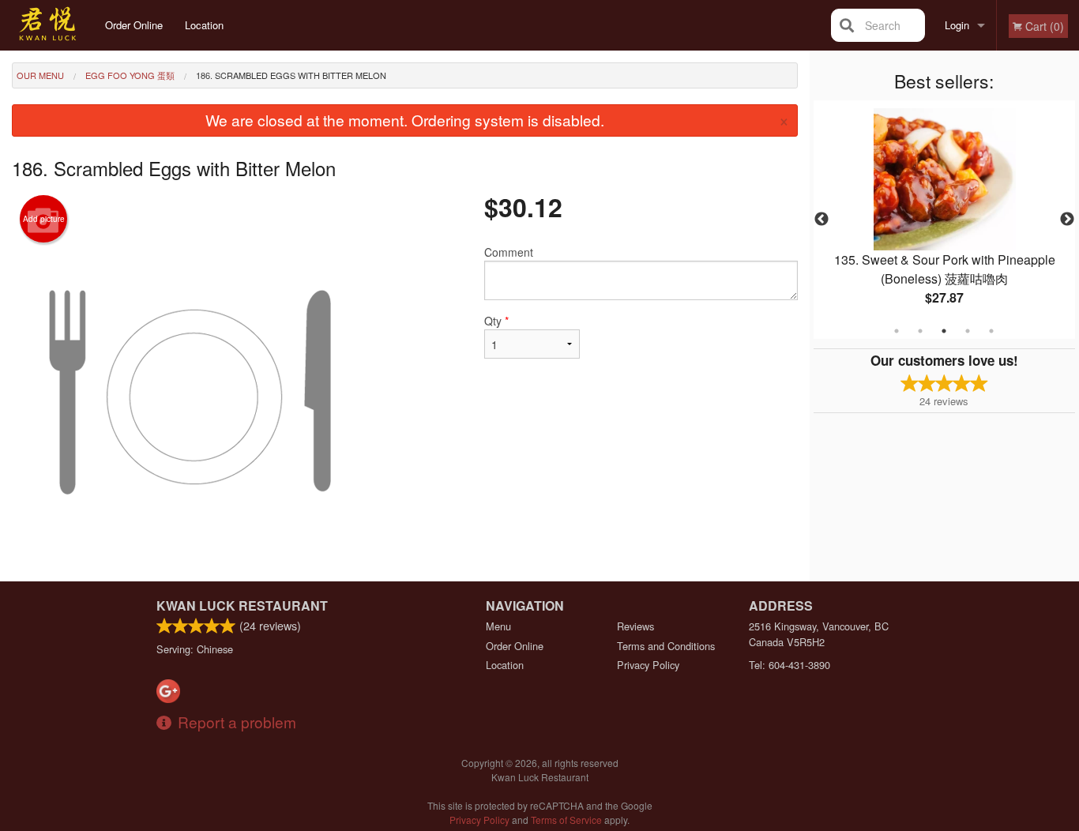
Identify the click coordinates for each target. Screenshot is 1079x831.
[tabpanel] (945, 219)
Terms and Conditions (666, 645)
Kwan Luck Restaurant (242, 605)
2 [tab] (920, 331)
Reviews (635, 626)
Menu (498, 626)
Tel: (789, 664)
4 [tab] (968, 331)
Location (204, 24)
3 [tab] (944, 331)
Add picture (44, 218)
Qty (496, 321)
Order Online (134, 24)
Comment (508, 252)
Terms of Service (566, 819)
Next (1067, 219)
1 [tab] (896, 331)
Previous (821, 219)
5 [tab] (991, 331)
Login (957, 24)
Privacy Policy (648, 664)
